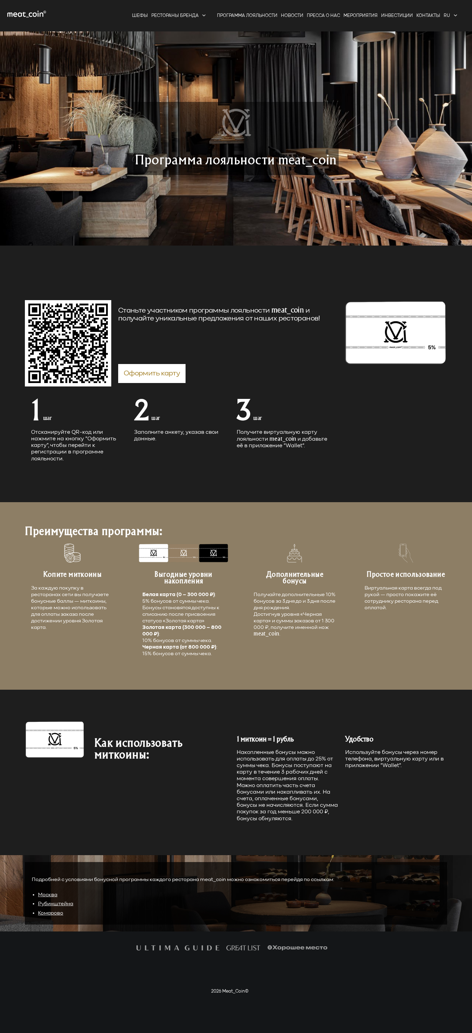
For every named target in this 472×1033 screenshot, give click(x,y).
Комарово (50, 913)
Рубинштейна (55, 903)
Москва (47, 894)
